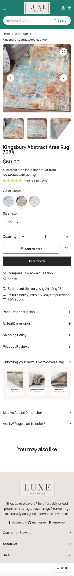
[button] (5, 8)
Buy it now (37, 261)
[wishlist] (66, 249)
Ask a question (41, 273)
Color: (12, 191)
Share (12, 279)
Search (62, 20)
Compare (15, 273)
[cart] (69, 8)
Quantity (10, 236)
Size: (10, 213)
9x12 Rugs (21, 34)
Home (7, 34)
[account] (63, 8)
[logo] (37, 8)
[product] (63, 52)
